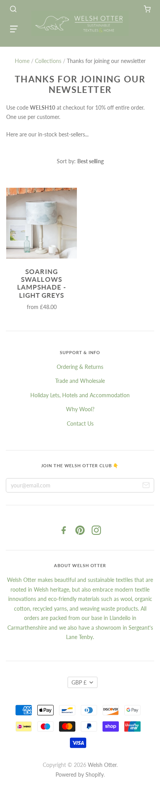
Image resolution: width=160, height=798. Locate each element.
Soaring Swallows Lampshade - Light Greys (41, 283)
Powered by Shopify (80, 774)
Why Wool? (80, 409)
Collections (48, 61)
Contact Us (80, 423)
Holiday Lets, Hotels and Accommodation (80, 395)
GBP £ (79, 682)
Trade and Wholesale (80, 380)
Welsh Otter (102, 764)
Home (22, 61)
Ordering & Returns (80, 366)
